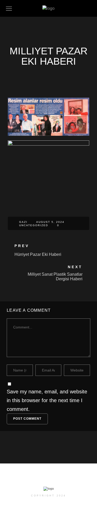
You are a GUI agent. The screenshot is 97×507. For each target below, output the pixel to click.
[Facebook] (30, 477)
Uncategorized (33, 225)
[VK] (70, 477)
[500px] (60, 477)
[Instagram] (50, 477)
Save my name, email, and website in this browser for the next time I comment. (47, 400)
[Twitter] (40, 477)
